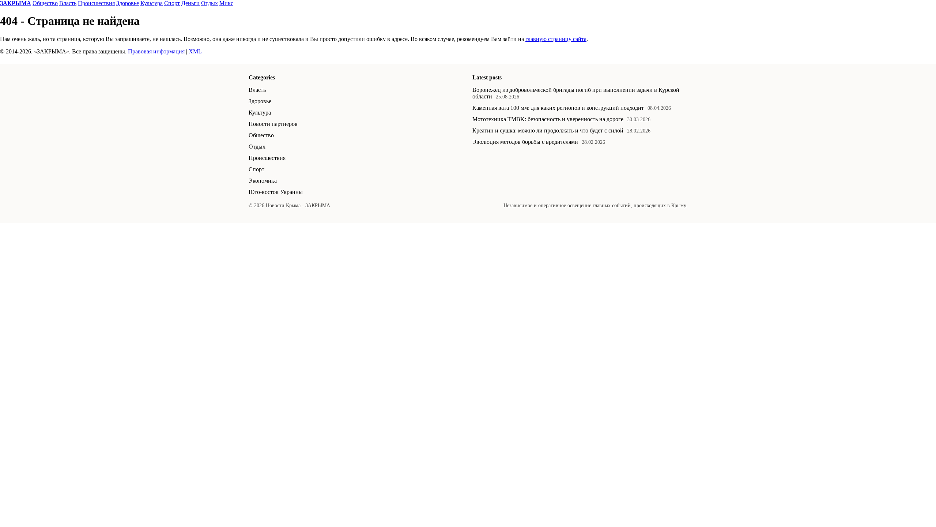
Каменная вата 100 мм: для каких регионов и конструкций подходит (558, 108)
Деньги (190, 3)
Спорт (172, 3)
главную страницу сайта (555, 39)
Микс (226, 3)
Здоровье (127, 3)
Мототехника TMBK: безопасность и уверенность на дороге (547, 119)
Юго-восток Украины (276, 192)
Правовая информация (156, 51)
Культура (151, 3)
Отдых (209, 3)
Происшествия (96, 3)
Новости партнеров (273, 124)
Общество (45, 3)
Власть (67, 3)
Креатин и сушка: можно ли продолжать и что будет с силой (547, 130)
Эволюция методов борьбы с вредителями (525, 142)
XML (195, 51)
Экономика (263, 180)
